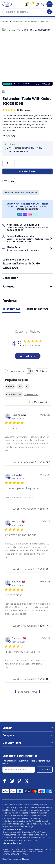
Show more (31, 394)
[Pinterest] (19, 781)
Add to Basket (29, 171)
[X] (26, 781)
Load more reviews (27, 691)
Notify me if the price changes (19, 192)
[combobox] (27, 12)
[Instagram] (12, 781)
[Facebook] (4, 781)
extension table (13, 394)
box (20, 386)
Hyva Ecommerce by (11, 859)
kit (27, 386)
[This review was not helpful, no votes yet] (47, 462)
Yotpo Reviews (11, 308)
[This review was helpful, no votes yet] (41, 462)
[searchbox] (16, 371)
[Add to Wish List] (5, 181)
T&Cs (25, 854)
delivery (10, 386)
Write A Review (27, 356)
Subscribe (44, 769)
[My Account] (37, 4)
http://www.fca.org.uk (12, 829)
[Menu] (49, 4)
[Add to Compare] (13, 181)
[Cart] (42, 4)
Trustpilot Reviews (36, 308)
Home (5, 21)
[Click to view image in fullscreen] (27, 53)
